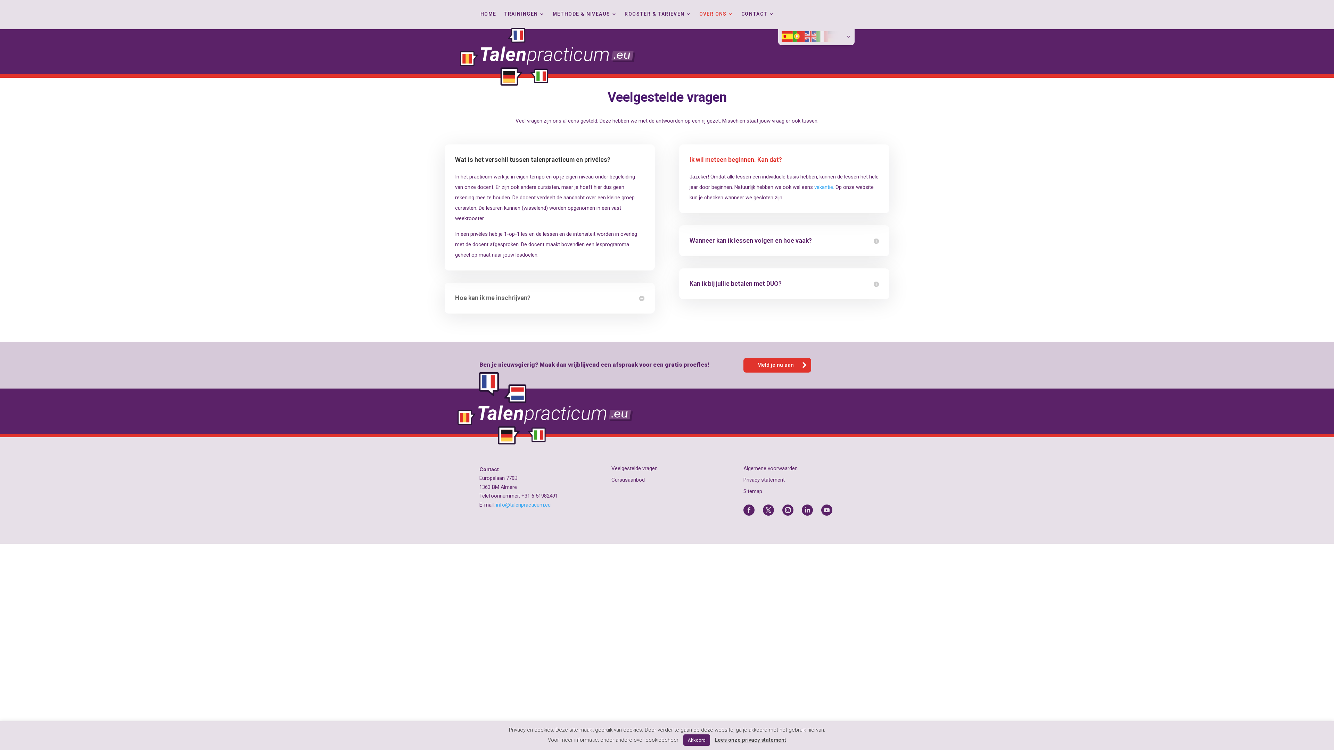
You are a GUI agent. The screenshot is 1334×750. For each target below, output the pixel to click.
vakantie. (824, 187)
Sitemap (752, 491)
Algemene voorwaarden (770, 468)
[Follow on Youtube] (826, 510)
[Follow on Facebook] (749, 510)
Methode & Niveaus (581, 14)
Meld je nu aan (775, 365)
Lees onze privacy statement (750, 740)
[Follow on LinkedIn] (807, 510)
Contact (754, 14)
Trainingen (521, 14)
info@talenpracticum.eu (523, 505)
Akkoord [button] (697, 740)
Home (488, 14)
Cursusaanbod (628, 480)
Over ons (713, 14)
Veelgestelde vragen (634, 468)
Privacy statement (764, 480)
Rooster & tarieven (654, 14)
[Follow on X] (768, 510)
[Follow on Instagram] (787, 510)
